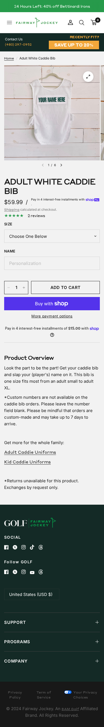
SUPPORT (15, 622)
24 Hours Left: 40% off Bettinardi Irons (52, 6)
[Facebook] (8, 547)
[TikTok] (34, 547)
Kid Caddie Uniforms (27, 462)
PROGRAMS (17, 641)
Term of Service (43, 694)
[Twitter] (17, 547)
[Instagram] (25, 547)
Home (9, 58)
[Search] (81, 22)
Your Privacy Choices (85, 694)
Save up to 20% (73, 45)
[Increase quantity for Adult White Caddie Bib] (24, 287)
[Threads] (43, 547)
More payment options (51, 316)
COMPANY (15, 661)
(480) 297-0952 (18, 44)
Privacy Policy (15, 694)
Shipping (11, 209)
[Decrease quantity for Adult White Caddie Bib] (8, 287)
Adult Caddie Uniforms (30, 452)
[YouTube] (34, 572)
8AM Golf (70, 709)
